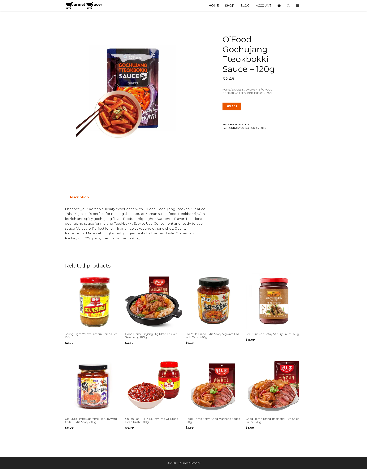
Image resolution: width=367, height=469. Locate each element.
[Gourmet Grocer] (84, 5)
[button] (297, 5)
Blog (245, 5)
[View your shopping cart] (279, 5)
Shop (229, 5)
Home (214, 5)
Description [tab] (78, 197)
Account (263, 5)
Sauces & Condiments (246, 89)
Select (231, 106)
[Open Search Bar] (288, 5)
